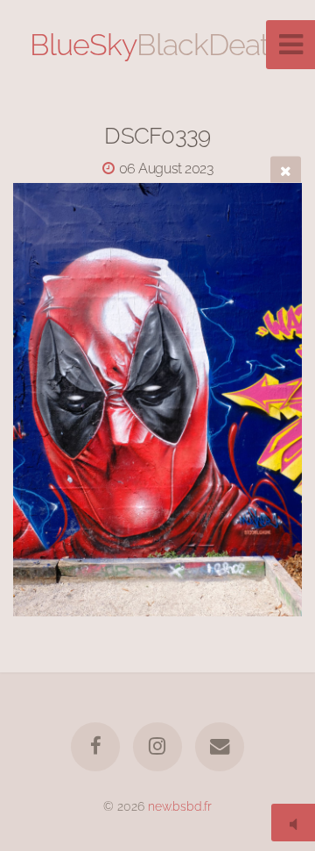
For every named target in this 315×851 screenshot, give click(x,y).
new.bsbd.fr (180, 805)
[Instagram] (157, 746)
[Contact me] (219, 746)
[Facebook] (95, 746)
